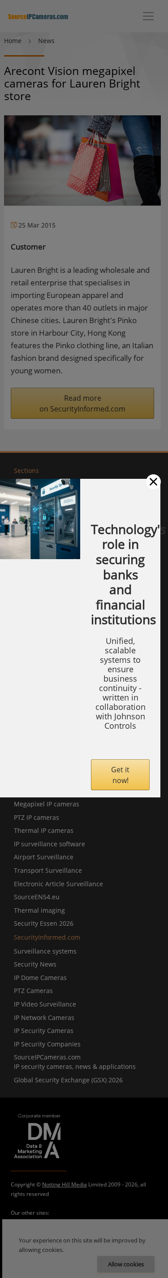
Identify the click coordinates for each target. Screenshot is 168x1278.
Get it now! (120, 775)
